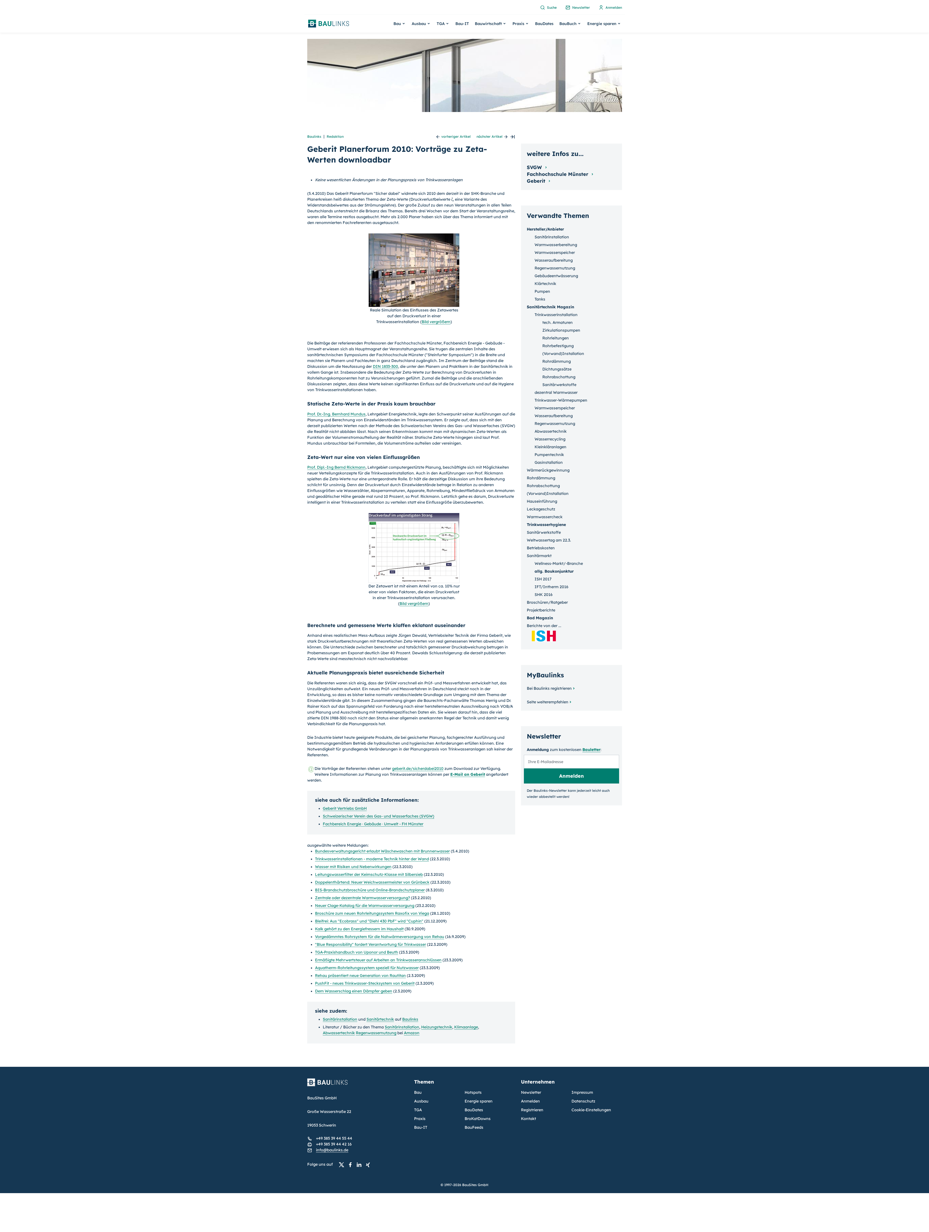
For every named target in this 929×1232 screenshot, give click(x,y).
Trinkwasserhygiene (546, 524)
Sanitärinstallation (340, 1019)
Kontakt (528, 1118)
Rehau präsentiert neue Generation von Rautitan (360, 975)
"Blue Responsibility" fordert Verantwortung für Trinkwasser (370, 944)
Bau (418, 1092)
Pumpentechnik (549, 454)
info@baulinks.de (332, 1149)
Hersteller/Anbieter (545, 229)
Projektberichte (541, 610)
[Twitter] (343, 1164)
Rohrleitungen (555, 338)
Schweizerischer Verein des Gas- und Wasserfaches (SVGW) (378, 816)
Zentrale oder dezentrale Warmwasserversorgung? (362, 897)
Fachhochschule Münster (558, 174)
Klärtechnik (545, 283)
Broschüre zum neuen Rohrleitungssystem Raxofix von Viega (372, 913)
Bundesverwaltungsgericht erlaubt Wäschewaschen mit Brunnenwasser (382, 851)
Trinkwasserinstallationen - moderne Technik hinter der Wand (372, 858)
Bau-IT (462, 23)
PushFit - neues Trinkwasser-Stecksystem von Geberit (365, 983)
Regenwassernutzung (376, 1032)
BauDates (544, 23)
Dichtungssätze (556, 369)
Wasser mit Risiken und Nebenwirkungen (353, 866)
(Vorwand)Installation (563, 353)
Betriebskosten (541, 547)
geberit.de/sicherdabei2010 (417, 768)
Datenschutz (583, 1101)
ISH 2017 (543, 579)
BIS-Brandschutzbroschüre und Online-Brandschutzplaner (370, 889)
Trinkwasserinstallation (556, 314)
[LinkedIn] (360, 1164)
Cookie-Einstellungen (591, 1109)
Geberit (537, 181)
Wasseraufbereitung (554, 260)
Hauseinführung (542, 501)
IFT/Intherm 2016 (551, 586)
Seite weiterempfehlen (547, 701)
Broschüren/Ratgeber (547, 602)
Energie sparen (479, 1101)
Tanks (540, 299)
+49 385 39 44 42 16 (334, 1144)
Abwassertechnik (339, 1032)
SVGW (535, 167)
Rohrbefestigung (558, 345)
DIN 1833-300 (385, 366)
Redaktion (335, 136)
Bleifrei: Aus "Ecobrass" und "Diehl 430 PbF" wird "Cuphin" (369, 921)
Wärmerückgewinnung (548, 470)
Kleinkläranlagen (550, 446)
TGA (418, 1109)
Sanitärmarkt (539, 555)
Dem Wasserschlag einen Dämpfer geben (353, 991)
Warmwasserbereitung (556, 244)
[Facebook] (351, 1164)
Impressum (582, 1092)
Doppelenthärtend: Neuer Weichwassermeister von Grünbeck (372, 882)
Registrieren (532, 1109)
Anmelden (530, 1101)
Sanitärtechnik (380, 1019)
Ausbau (421, 1101)
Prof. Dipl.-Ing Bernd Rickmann (336, 467)
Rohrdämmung (556, 361)
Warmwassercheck (545, 516)
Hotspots (473, 1092)
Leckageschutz (541, 509)
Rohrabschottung (558, 376)
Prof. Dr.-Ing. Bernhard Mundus (336, 414)
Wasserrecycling (550, 439)
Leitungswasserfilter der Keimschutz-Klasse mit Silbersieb (369, 874)
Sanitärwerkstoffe (559, 384)
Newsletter (531, 1092)
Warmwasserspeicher (555, 252)
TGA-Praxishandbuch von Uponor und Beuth (356, 952)
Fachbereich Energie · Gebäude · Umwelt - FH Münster (373, 823)
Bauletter (591, 749)
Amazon (411, 1032)
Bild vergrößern (436, 321)
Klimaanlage (466, 1027)
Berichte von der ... (544, 625)
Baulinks (314, 136)
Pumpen (542, 291)
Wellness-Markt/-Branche (559, 563)
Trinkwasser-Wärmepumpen (561, 400)
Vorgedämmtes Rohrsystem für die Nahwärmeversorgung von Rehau (379, 936)
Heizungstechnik (436, 1027)
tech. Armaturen (557, 322)
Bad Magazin (540, 617)
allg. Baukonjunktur (554, 571)
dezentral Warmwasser (556, 392)
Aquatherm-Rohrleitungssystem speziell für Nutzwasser (367, 967)
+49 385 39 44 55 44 (334, 1138)
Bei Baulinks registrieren (549, 688)
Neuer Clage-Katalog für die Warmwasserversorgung (364, 905)
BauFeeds (474, 1127)
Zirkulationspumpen (561, 330)
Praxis (420, 1118)
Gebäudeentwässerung (556, 275)
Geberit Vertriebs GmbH (345, 808)
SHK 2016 (544, 594)
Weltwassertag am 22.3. (549, 540)
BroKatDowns (478, 1118)
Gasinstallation (549, 462)
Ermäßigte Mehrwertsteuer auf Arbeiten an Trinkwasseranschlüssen (378, 959)
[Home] (357, 1085)
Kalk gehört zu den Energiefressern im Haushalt (359, 928)
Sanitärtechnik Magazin (550, 306)
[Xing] (369, 1164)
